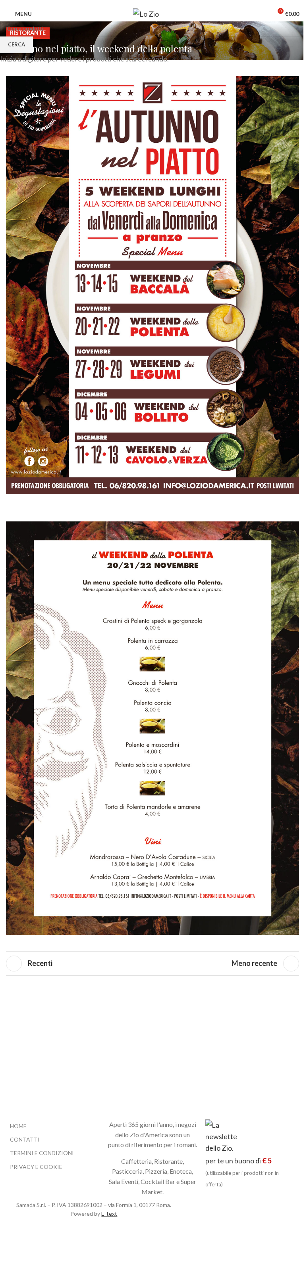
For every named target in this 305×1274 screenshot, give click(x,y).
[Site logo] (149, 13)
